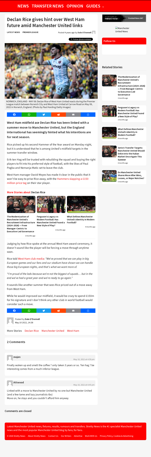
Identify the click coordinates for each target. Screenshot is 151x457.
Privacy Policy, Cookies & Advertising (116, 436)
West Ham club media (31, 259)
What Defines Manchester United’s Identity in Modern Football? (81, 219)
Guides (93, 6)
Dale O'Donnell (84, 32)
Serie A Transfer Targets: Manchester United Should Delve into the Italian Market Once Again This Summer (131, 153)
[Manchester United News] (124, 29)
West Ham (73, 331)
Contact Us (53, 436)
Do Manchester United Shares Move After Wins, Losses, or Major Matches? (131, 175)
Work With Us (91, 436)
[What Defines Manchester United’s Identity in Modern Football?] (81, 204)
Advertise (78, 436)
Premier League (30, 32)
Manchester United (53, 331)
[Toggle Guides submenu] (103, 6)
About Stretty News (36, 436)
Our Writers (66, 436)
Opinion (75, 6)
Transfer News (48, 6)
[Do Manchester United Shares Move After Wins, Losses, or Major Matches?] (109, 177)
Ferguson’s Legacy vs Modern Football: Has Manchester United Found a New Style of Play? (51, 221)
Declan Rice (32, 331)
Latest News (13, 32)
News (23, 6)
